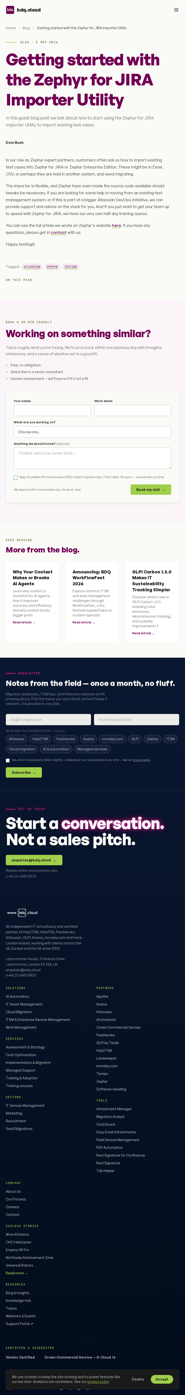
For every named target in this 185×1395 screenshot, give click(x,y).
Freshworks (105, 1035)
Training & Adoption (22, 1078)
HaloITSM (104, 1050)
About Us (13, 1191)
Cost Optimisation (21, 1055)
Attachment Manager (114, 1109)
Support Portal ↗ (19, 1324)
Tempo (102, 1074)
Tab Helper (105, 1171)
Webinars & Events (21, 1316)
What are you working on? (34, 422)
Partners (105, 988)
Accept (162, 1379)
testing (71, 266)
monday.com (107, 1066)
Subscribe (24, 772)
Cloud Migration (19, 1012)
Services (14, 1039)
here (116, 225)
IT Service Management (25, 1105)
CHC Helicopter (18, 1242)
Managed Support (20, 1070)
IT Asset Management (24, 1004)
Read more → (17, 1273)
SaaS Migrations (19, 1129)
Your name (22, 401)
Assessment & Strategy (25, 1047)
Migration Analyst (110, 1117)
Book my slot (150, 489)
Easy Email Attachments (116, 1132)
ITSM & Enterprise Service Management (38, 1020)
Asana (101, 1004)
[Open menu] (176, 10)
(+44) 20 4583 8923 (21, 876)
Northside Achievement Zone (29, 1258)
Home (11, 28)
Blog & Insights (17, 1293)
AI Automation (17, 996)
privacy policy (141, 760)
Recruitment (16, 1121)
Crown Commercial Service (118, 1027)
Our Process (16, 1199)
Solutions (16, 988)
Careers (12, 1207)
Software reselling (111, 1089)
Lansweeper (106, 1058)
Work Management (21, 1027)
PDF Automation (109, 1147)
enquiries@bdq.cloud (34, 860)
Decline (138, 1379)
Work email (103, 401)
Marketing (14, 1113)
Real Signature (108, 1163)
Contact (13, 1215)
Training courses (19, 1086)
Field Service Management (117, 1140)
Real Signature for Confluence (120, 1155)
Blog (26, 28)
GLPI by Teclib (107, 1043)
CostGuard (105, 1124)
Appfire (102, 996)
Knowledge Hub (18, 1300)
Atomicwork (106, 1020)
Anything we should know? (41, 444)
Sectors (13, 1097)
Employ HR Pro (17, 1250)
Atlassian (32, 266)
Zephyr (52, 266)
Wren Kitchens (17, 1234)
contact (58, 232)
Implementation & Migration (28, 1062)
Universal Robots (19, 1265)
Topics (11, 1308)
